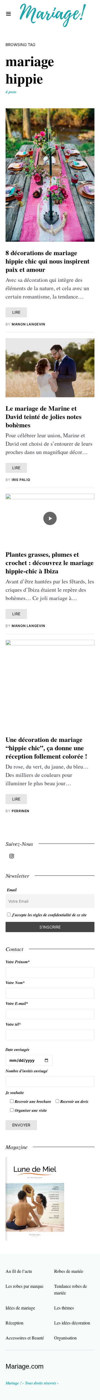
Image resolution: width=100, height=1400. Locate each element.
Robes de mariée (68, 1271)
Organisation (65, 1338)
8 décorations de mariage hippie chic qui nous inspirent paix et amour (47, 261)
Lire (16, 312)
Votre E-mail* (17, 1003)
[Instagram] (12, 856)
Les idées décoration (72, 1323)
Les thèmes (64, 1308)
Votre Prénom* (18, 962)
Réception (14, 1323)
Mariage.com (25, 1366)
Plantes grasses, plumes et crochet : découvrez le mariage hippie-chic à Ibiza (50, 562)
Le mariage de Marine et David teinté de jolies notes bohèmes (43, 416)
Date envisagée (17, 1049)
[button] (8, 14)
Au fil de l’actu (19, 1271)
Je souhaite (15, 1092)
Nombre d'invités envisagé (27, 1071)
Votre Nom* (15, 982)
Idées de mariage (20, 1308)
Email (12, 890)
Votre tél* (13, 1024)
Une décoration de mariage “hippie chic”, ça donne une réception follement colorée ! (46, 747)
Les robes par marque (24, 1286)
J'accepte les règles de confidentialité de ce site (49, 915)
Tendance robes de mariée (70, 1289)
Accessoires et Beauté (25, 1338)
